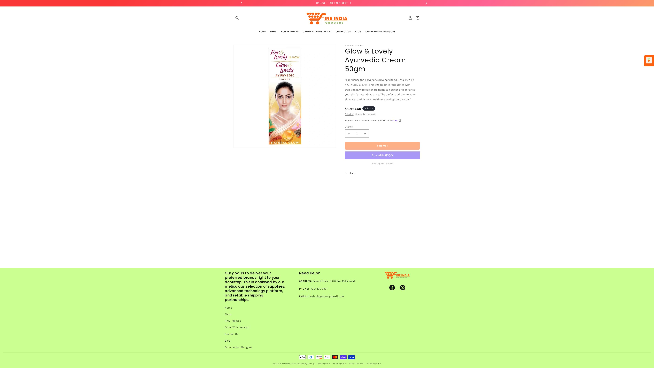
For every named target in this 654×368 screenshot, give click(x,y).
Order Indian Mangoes (238, 347)
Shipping (349, 114)
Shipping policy (374, 363)
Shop (228, 314)
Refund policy (324, 363)
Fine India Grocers (288, 363)
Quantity (349, 126)
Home (228, 307)
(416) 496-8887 (319, 288)
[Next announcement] (426, 3)
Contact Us (231, 334)
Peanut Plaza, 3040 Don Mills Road (334, 281)
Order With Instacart (237, 327)
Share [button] (352, 172)
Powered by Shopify (305, 363)
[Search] (237, 18)
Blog (227, 340)
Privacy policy (339, 363)
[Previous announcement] (241, 3)
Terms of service (356, 363)
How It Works (233, 321)
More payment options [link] (382, 163)
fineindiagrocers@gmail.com (326, 296)
